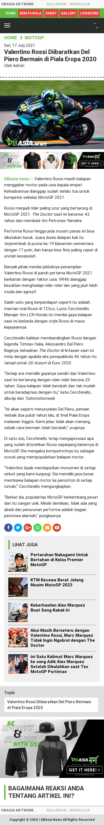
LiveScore (89, 13)
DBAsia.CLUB (80, 4)
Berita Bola (30, 13)
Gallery (68, 13)
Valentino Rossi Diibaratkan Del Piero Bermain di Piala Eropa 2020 (49, 705)
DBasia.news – (19, 178)
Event (51, 13)
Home (11, 13)
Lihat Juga (25, 544)
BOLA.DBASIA (57, 4)
